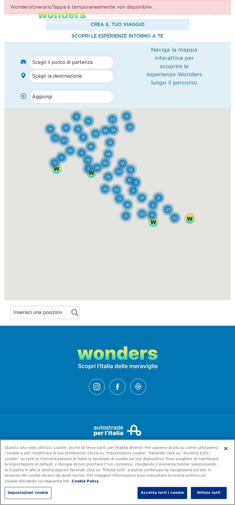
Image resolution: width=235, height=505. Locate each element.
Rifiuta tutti (209, 493)
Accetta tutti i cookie (162, 493)
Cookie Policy (85, 481)
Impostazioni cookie (28, 493)
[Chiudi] (226, 448)
